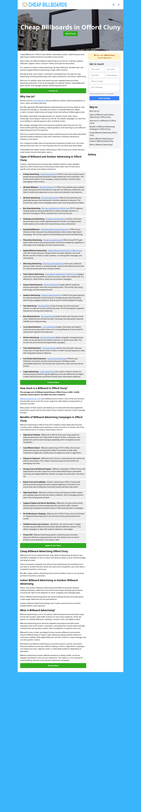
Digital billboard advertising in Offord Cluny (65, 250)
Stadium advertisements (51, 295)
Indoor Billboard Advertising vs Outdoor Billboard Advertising (101, 139)
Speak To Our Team (53, 545)
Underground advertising (56, 219)
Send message (104, 98)
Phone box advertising (52, 240)
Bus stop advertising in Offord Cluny (56, 208)
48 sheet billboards (46, 187)
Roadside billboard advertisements (54, 229)
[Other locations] (113, 4)
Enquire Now (53, 665)
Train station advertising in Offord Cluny (60, 274)
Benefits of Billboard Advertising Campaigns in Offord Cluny (102, 127)
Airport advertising (51, 285)
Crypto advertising (47, 372)
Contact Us (53, 91)
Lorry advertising (49, 327)
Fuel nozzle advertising (56, 358)
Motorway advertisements (53, 263)
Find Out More (53, 382)
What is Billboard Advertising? (101, 144)
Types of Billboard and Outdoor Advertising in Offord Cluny (101, 115)
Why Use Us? (94, 111)
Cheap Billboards (38, 100)
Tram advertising (48, 348)
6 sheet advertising (47, 174)
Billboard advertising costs (30, 399)
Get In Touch (70, 33)
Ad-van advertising (47, 337)
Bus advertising (47, 316)
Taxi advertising (44, 306)
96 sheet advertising (49, 198)
